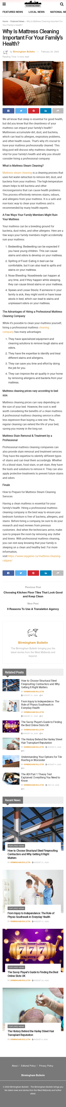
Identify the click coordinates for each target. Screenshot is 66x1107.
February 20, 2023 (50, 51)
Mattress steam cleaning (17, 172)
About (15, 1065)
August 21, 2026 (30, 695)
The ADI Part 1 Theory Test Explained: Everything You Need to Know (40, 777)
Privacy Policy (46, 1065)
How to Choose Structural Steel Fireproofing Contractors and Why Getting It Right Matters (40, 684)
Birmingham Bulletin (24, 51)
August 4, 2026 (54, 764)
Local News (37, 11)
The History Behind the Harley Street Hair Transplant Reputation (41, 740)
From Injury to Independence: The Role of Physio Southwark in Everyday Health (40, 705)
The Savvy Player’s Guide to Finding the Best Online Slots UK (41, 723)
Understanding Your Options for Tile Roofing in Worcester (41, 758)
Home (5, 21)
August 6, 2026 (54, 747)
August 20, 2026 (30, 733)
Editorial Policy (28, 1065)
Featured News (13, 11)
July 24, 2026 (53, 785)
